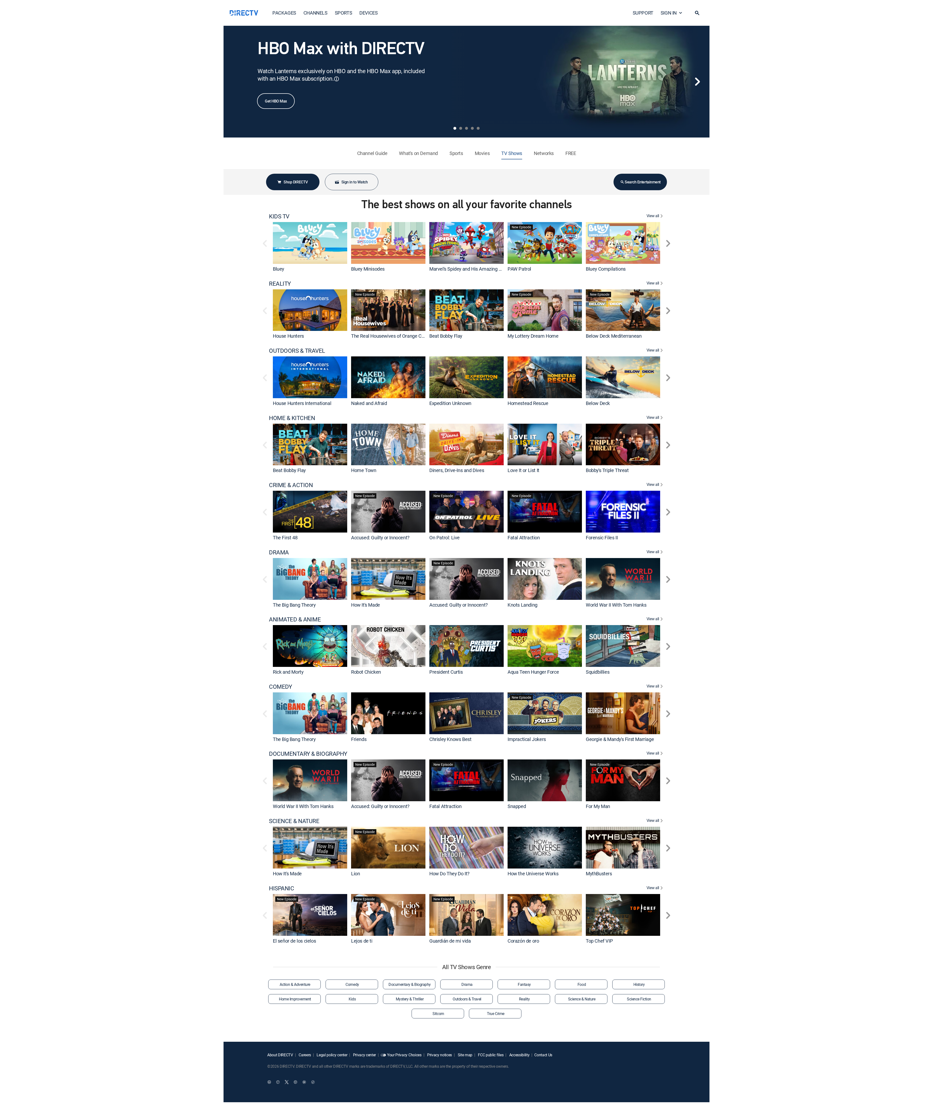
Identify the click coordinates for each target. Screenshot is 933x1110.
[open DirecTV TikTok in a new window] (313, 1082)
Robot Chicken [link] (366, 672)
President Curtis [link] (446, 672)
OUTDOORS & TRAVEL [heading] (297, 350)
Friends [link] (358, 739)
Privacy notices (439, 1055)
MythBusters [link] (599, 873)
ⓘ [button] (336, 79)
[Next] (697, 81)
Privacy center (364, 1055)
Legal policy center (331, 1055)
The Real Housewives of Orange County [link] (392, 336)
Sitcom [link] (438, 1013)
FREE (570, 153)
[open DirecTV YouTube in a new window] (304, 1082)
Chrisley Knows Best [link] (450, 739)
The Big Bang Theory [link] (294, 604)
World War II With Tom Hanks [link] (616, 604)
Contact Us (543, 1055)
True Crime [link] (495, 1013)
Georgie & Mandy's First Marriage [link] (620, 739)
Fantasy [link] (524, 984)
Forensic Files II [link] (602, 537)
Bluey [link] (278, 269)
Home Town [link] (363, 470)
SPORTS (343, 12)
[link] (310, 243)
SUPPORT (643, 12)
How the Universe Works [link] (533, 873)
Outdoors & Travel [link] (467, 999)
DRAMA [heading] (279, 552)
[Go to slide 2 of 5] (460, 128)
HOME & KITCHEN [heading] (292, 418)
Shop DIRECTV (296, 182)
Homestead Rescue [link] (528, 403)
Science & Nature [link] (581, 999)
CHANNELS (315, 12)
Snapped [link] (517, 806)
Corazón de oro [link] (523, 940)
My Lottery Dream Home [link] (533, 336)
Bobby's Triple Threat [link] (607, 470)
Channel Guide (372, 153)
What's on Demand (418, 153)
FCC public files (490, 1055)
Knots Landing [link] (522, 604)
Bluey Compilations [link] (606, 269)
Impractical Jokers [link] (527, 739)
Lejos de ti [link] (361, 940)
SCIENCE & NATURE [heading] (294, 821)
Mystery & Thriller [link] (409, 999)
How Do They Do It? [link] (449, 873)
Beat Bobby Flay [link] (445, 336)
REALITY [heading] (280, 283)
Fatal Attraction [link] (524, 537)
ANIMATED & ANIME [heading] (295, 619)
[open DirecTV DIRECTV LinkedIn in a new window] (269, 1082)
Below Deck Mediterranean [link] (613, 336)
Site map (464, 1055)
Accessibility (519, 1055)
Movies (482, 153)
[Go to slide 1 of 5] (454, 128)
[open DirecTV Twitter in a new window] (287, 1082)
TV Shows (511, 153)
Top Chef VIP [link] (599, 940)
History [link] (639, 984)
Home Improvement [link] (295, 999)
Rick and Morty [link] (288, 672)
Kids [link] (352, 999)
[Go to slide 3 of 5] (466, 128)
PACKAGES (284, 12)
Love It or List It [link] (523, 470)
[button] (697, 13)
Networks (544, 153)
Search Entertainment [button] (642, 182)
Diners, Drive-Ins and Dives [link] (456, 470)
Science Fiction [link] (639, 999)
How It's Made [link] (365, 604)
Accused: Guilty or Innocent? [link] (380, 537)
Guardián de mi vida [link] (450, 940)
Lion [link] (355, 873)
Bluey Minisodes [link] (368, 269)
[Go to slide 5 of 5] (478, 128)
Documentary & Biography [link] (410, 984)
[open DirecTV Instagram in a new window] (295, 1082)
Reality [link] (524, 999)
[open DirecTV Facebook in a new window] (278, 1082)
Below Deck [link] (598, 403)
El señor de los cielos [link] (294, 940)
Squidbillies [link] (597, 672)
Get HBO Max (276, 101)
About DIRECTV (280, 1055)
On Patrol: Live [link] (444, 537)
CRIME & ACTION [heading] (291, 485)
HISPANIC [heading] (281, 888)
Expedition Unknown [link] (450, 403)
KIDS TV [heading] (279, 216)
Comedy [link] (352, 984)
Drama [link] (467, 984)
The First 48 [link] (285, 537)
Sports (456, 153)
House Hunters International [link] (302, 403)
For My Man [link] (598, 806)
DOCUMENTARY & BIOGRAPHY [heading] (308, 753)
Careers (304, 1055)
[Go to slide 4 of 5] (472, 128)
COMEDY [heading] (280, 686)
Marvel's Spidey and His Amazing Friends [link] (471, 269)
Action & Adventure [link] (295, 984)
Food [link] (582, 984)
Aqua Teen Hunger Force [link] (533, 672)
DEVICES (368, 12)
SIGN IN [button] (669, 12)
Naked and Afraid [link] (369, 403)
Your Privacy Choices (404, 1055)
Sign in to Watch (354, 182)
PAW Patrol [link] (519, 269)
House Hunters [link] (288, 336)
